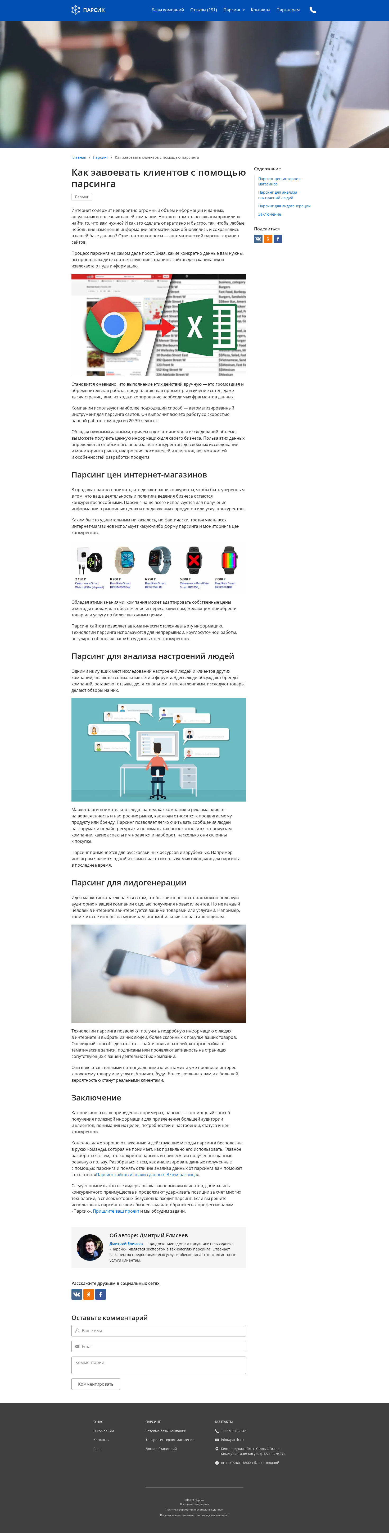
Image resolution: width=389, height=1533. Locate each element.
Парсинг (100, 157)
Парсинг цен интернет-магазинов (279, 181)
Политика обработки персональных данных (194, 1509)
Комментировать (96, 1384)
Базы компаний (168, 10)
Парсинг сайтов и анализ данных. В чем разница (146, 1174)
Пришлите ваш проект (116, 1211)
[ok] (88, 1294)
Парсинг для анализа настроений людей (277, 195)
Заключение (269, 214)
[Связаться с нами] (313, 10)
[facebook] (100, 1294)
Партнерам (288, 10)
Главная (78, 157)
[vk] (76, 1294)
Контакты (260, 10)
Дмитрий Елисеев (126, 1243)
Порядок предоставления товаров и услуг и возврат (194, 1515)
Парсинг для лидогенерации (284, 205)
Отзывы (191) (203, 10)
